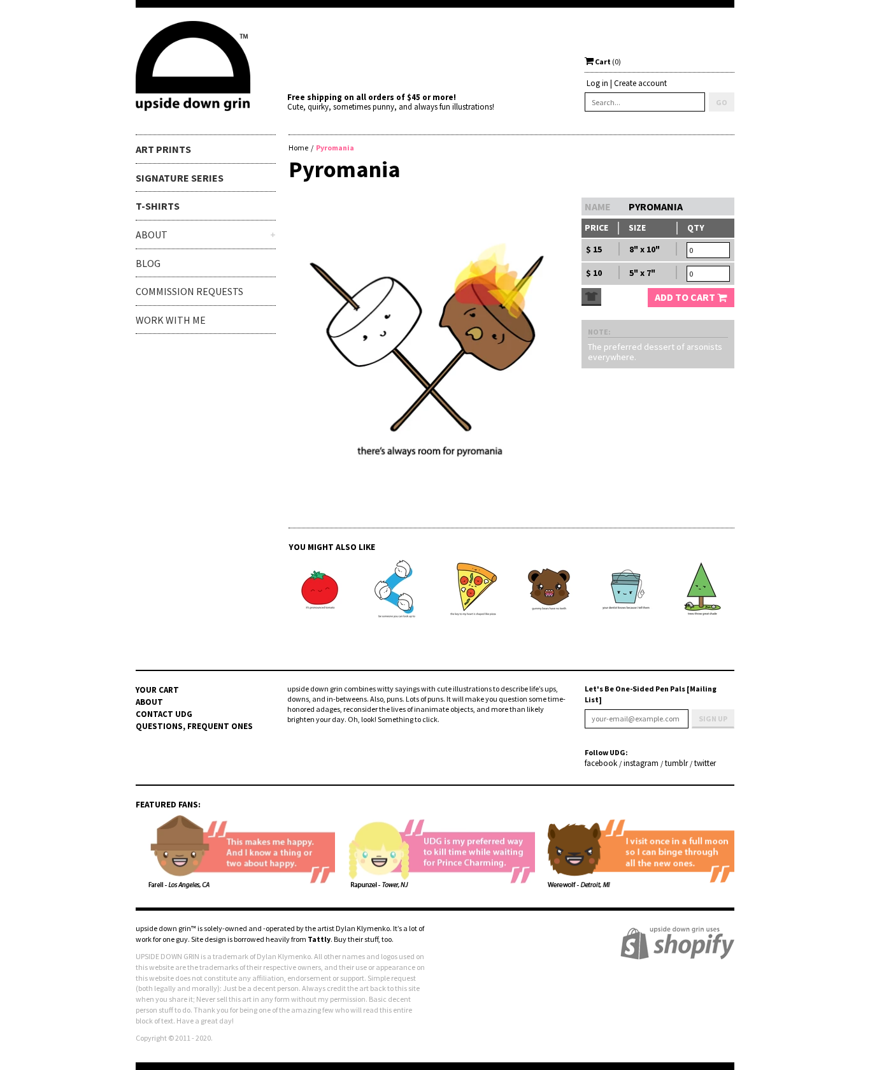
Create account (640, 83)
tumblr (676, 763)
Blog (148, 263)
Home (298, 147)
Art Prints (163, 149)
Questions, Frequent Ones (194, 726)
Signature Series (180, 177)
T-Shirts (158, 205)
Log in (597, 83)
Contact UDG (164, 714)
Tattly (319, 939)
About (149, 702)
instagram (641, 763)
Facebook (601, 763)
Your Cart (157, 689)
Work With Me (171, 320)
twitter (705, 763)
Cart (607, 61)
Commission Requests (189, 291)
